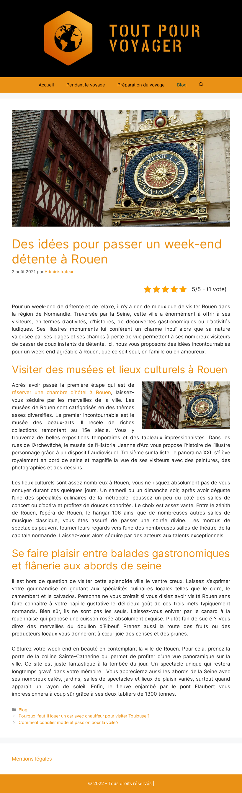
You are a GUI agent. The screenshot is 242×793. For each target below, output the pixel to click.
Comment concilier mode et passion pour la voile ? (68, 722)
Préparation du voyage (141, 85)
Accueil (46, 85)
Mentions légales (32, 759)
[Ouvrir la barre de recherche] (201, 85)
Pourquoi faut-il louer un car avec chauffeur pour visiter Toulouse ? (84, 715)
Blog (182, 85)
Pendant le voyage (85, 85)
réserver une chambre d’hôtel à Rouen (61, 392)
